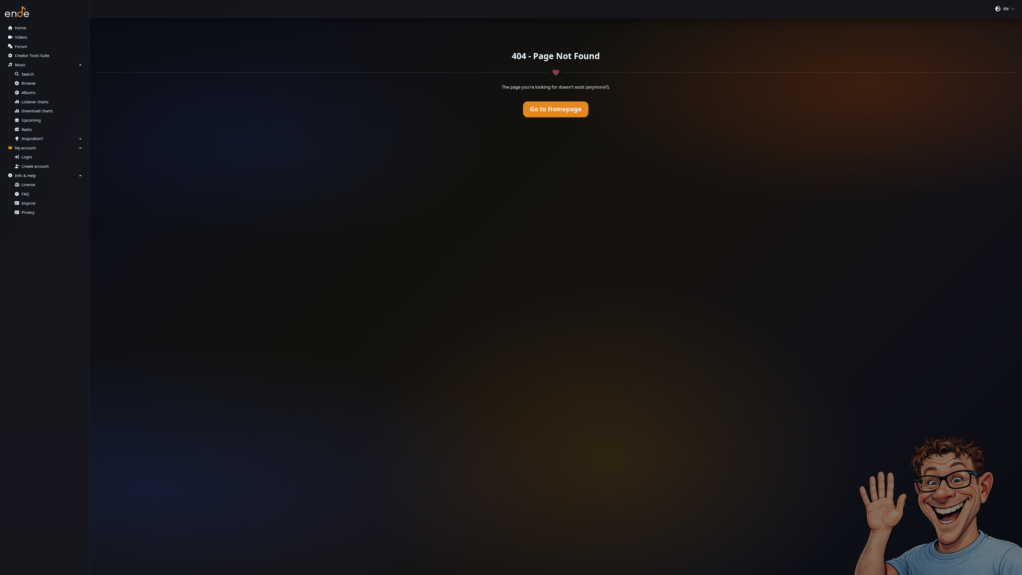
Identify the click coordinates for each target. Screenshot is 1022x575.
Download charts (37, 111)
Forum (21, 46)
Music (20, 65)
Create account (35, 166)
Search (28, 74)
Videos (21, 37)
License (28, 185)
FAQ (25, 194)
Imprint (28, 203)
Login (27, 157)
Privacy (28, 212)
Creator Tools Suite (32, 56)
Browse (28, 83)
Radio (27, 130)
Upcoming (31, 120)
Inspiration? (32, 139)
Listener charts (35, 102)
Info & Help (25, 176)
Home (20, 28)
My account (25, 148)
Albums (28, 93)
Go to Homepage (556, 109)
